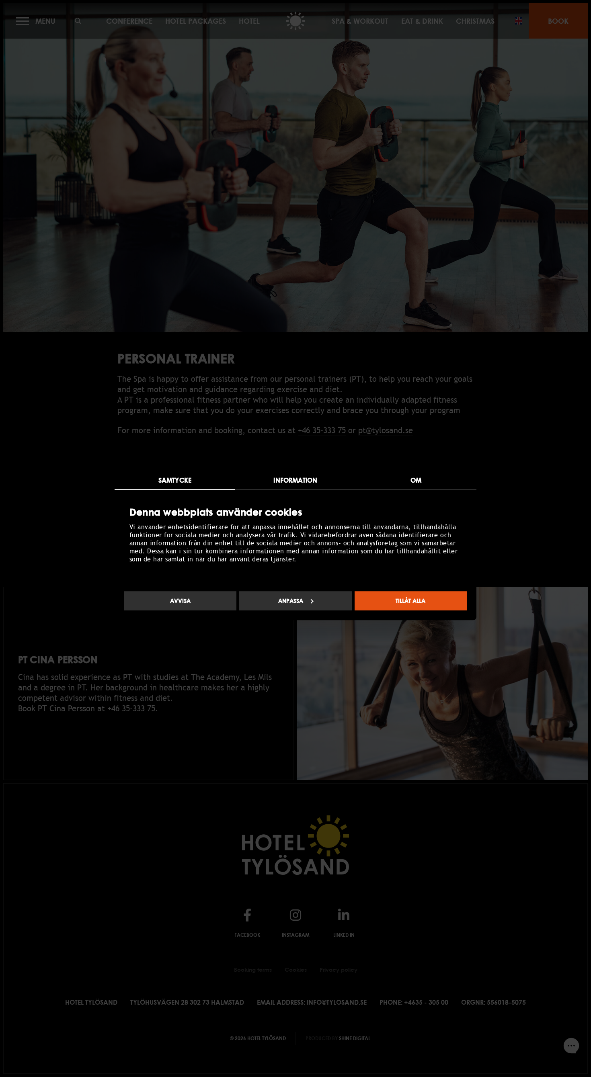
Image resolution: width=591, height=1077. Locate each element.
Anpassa (290, 600)
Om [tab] (415, 480)
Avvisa (180, 600)
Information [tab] (295, 480)
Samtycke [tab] (174, 480)
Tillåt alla (410, 600)
